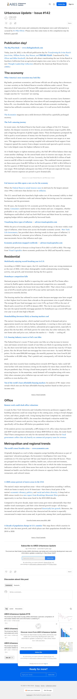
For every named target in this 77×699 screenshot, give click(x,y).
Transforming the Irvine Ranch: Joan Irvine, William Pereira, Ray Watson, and (37, 54)
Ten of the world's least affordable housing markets (25, 382)
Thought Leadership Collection (20, 64)
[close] (56, 623)
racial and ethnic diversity (47, 492)
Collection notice (51, 686)
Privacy (37, 686)
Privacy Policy (52, 658)
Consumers (14, 208)
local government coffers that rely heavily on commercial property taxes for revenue (35, 436)
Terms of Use (47, 656)
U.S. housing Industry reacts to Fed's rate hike (22, 337)
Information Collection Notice (38, 658)
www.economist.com (40, 448)
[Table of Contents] (2, 349)
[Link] (1, 42)
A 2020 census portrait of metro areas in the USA (24, 482)
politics (29, 492)
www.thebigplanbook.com (32, 47)
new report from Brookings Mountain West (40, 495)
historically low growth (51, 508)
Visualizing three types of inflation (18, 222)
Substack (29, 695)
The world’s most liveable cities (17, 448)
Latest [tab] (11, 609)
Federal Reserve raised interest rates (26, 188)
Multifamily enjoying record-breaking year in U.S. (24, 261)
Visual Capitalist (15, 250)
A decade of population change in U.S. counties (23, 525)
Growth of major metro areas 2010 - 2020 (38, 520)
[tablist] (12, 585)
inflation (42, 190)
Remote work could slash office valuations (21, 405)
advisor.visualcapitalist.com (46, 222)
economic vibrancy (18, 492)
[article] (38, 618)
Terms (43, 686)
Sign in (71, 4)
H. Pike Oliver (18, 30)
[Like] (6, 23)
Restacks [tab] (16, 585)
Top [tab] (6, 609)
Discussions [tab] (18, 609)
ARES (7, 66)
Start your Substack (33, 690)
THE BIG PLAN (45, 55)
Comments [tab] (8, 585)
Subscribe (61, 4)
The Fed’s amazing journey (15, 122)
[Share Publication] (54, 4)
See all (8, 657)
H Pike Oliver (12, 17)
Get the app (48, 690)
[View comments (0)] (11, 23)
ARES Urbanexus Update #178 (17, 614)
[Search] (50, 4)
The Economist (10, 114)
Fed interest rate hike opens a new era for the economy (26, 183)
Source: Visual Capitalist (38, 395)
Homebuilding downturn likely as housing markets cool (26, 316)
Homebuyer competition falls (16, 276)
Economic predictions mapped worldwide (21, 243)
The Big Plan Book (11, 47)
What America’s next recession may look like (22, 77)
